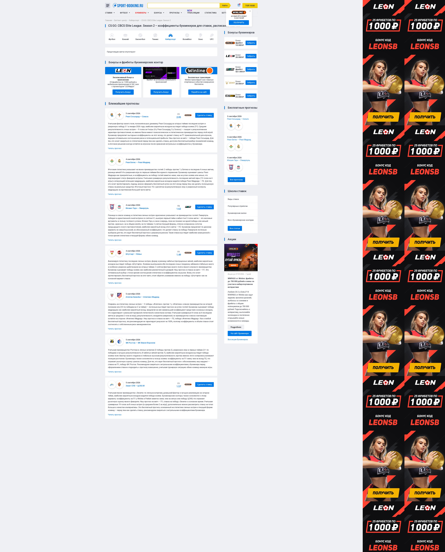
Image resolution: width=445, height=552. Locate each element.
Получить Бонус (123, 92)
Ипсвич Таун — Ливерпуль (238, 160)
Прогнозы (174, 13)
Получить (239, 22)
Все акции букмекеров (238, 339)
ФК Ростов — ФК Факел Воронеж (140, 343)
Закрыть (250, 11)
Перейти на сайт (199, 92)
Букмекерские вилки (237, 213)
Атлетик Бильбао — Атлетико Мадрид (142, 297)
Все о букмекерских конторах (241, 220)
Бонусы (158, 13)
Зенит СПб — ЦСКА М (135, 386)
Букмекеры (141, 13)
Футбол (124, 13)
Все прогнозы (236, 179)
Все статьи (235, 228)
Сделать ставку (204, 115)
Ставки (109, 13)
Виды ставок (233, 199)
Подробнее (236, 327)
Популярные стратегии (238, 206)
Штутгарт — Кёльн (134, 254)
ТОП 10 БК (250, 5)
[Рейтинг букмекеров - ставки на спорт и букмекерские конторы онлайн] (129, 5)
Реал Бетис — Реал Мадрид (239, 140)
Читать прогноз (114, 148)
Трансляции (193, 13)
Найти (224, 5)
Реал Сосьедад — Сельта (238, 119)
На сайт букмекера (240, 333)
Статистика (210, 13)
